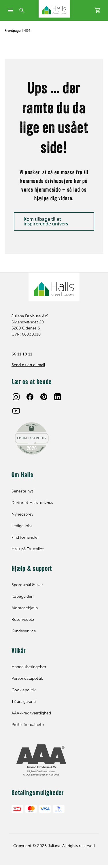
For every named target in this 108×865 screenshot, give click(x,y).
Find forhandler (25, 537)
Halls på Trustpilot (28, 549)
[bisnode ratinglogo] (54, 760)
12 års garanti (24, 701)
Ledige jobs (22, 525)
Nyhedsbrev (22, 514)
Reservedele (23, 619)
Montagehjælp (25, 607)
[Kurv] (97, 10)
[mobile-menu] (10, 10)
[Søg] (22, 10)
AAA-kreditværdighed (31, 713)
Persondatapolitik (27, 678)
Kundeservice (24, 631)
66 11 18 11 (22, 354)
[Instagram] (16, 396)
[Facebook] (30, 396)
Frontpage (13, 31)
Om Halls (22, 475)
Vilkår (19, 651)
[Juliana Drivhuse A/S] (54, 9)
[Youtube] (16, 410)
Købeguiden (22, 596)
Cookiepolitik (24, 690)
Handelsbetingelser (29, 666)
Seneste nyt (22, 491)
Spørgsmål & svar (27, 584)
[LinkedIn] (57, 396)
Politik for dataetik (28, 724)
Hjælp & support (32, 569)
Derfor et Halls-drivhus (32, 502)
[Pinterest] (43, 396)
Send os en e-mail (28, 364)
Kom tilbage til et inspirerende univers (46, 221)
